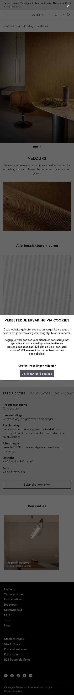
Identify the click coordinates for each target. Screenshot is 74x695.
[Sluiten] (68, 6)
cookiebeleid (37, 353)
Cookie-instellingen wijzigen (37, 365)
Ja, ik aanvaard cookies (37, 374)
